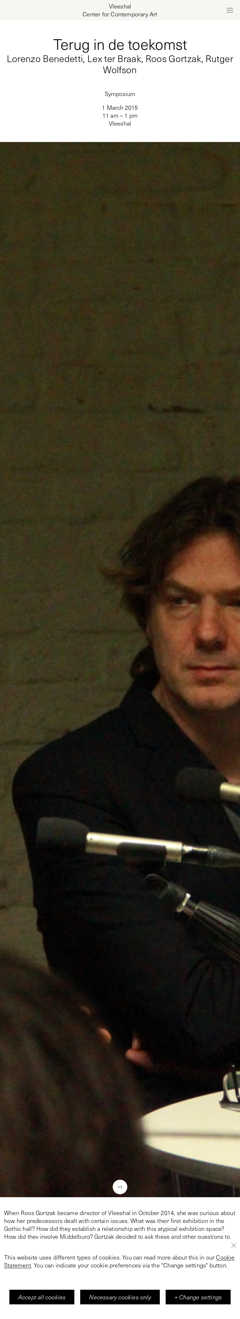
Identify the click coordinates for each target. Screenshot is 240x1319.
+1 (120, 1187)
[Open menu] (229, 10)
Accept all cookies (42, 1297)
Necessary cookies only (120, 1297)
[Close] (233, 1245)
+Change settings (198, 1297)
